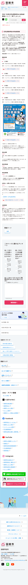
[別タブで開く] (3, 19)
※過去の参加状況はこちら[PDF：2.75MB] (14, 200)
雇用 (8, 231)
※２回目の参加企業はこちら (12, 81)
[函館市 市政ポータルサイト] (7, 3)
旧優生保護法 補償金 (8, 355)
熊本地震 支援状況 (7, 343)
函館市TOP (3, 7)
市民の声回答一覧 (6, 327)
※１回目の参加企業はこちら (12, 69)
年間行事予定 (5, 333)
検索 (24, 20)
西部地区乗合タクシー (8, 347)
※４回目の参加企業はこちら (12, 140)
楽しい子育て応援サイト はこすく (11, 351)
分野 (2, 8)
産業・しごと (7, 8)
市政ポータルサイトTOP (13, 7)
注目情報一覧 (5, 322)
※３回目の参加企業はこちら (12, 93)
